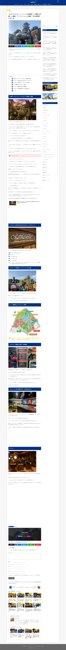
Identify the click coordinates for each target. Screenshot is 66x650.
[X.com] (24, 536)
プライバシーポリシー (30, 646)
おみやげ (45, 107)
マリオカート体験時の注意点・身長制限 (19, 86)
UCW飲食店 (45, 105)
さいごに (14, 90)
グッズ (45, 128)
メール (9, 566)
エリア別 (45, 120)
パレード (45, 146)
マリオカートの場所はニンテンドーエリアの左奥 (20, 82)
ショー (44, 136)
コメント (10, 552)
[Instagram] (29, 536)
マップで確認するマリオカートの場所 (19, 84)
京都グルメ (45, 162)
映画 (44, 177)
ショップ (25, 4)
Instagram (42, 646)
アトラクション (17, 4)
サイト (9, 570)
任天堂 (15, 526)
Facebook (39, 646)
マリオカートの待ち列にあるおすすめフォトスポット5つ (22, 80)
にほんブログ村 (45, 99)
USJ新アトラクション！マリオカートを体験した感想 (21, 78)
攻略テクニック (40, 4)
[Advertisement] (24, 67)
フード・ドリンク (46, 149)
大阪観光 (45, 172)
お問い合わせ (49, 4)
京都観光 (45, 164)
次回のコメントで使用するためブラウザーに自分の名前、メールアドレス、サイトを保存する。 (25, 575)
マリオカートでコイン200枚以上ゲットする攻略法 (16, 198)
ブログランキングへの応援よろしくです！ (49, 91)
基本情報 (35, 4)
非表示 (14, 76)
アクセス (29, 4)
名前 (9, 561)
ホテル (32, 4)
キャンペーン (45, 123)
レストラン (21, 4)
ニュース (45, 141)
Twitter (35, 646)
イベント (45, 118)
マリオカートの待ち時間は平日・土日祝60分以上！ (21, 88)
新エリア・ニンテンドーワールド (15, 49)
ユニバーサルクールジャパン (48, 154)
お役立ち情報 (45, 4)
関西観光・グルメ (46, 180)
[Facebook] (20, 536)
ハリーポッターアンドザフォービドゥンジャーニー (31, 423)
